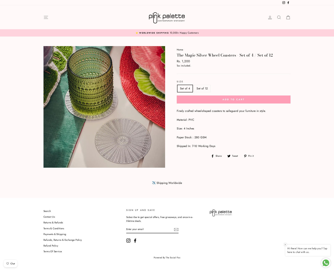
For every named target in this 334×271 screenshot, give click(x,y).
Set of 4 (185, 88)
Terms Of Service (52, 251)
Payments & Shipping (54, 234)
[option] (167, 33)
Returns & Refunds (53, 222)
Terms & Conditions (53, 228)
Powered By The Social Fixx (167, 257)
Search (47, 211)
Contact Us (49, 216)
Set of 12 (202, 88)
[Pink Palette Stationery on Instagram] (128, 240)
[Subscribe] (176, 229)
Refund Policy (50, 245)
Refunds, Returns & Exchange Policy (62, 240)
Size (180, 81)
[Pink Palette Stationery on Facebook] (135, 240)
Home (180, 49)
